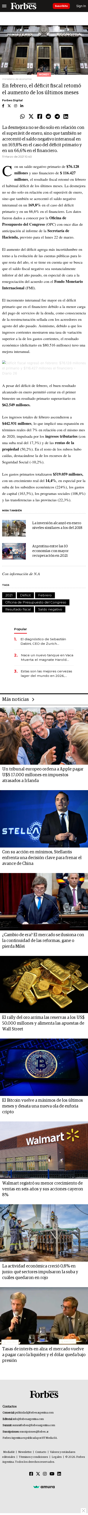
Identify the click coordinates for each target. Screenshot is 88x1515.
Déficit (25, 595)
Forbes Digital (12, 100)
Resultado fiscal (18, 609)
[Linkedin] (65, 117)
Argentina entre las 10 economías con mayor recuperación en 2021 (50, 551)
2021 (9, 595)
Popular (20, 629)
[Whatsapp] (22, 117)
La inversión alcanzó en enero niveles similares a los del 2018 (57, 525)
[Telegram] (57, 117)
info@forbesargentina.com (28, 1419)
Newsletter (25, 1452)
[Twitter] (31, 117)
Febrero (45, 595)
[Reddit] (48, 117)
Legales (57, 1457)
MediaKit (9, 1452)
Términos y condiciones (33, 1457)
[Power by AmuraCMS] (44, 1486)
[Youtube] (52, 1474)
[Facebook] (39, 117)
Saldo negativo (50, 609)
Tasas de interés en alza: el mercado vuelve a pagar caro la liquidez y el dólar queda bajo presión (43, 1355)
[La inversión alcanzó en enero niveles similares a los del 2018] (14, 528)
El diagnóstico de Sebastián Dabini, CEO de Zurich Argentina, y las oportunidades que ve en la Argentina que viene (46, 641)
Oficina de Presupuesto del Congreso (35, 602)
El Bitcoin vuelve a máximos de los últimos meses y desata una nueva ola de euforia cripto (42, 1106)
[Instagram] (45, 1474)
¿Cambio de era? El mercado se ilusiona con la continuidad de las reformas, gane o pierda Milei (43, 941)
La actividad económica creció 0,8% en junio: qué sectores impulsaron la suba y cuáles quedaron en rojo (40, 1272)
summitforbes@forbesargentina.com (33, 1425)
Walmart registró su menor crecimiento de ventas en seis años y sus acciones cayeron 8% (42, 1189)
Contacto (40, 1452)
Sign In (81, 6)
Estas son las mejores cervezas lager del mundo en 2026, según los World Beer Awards (46, 673)
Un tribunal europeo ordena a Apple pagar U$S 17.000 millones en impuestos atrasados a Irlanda (43, 775)
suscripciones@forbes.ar (34, 1431)
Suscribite (61, 5)
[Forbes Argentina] (23, 6)
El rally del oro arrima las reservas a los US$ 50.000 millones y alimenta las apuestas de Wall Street (43, 1023)
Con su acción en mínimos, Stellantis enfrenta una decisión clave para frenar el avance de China (42, 858)
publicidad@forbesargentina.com (34, 1412)
